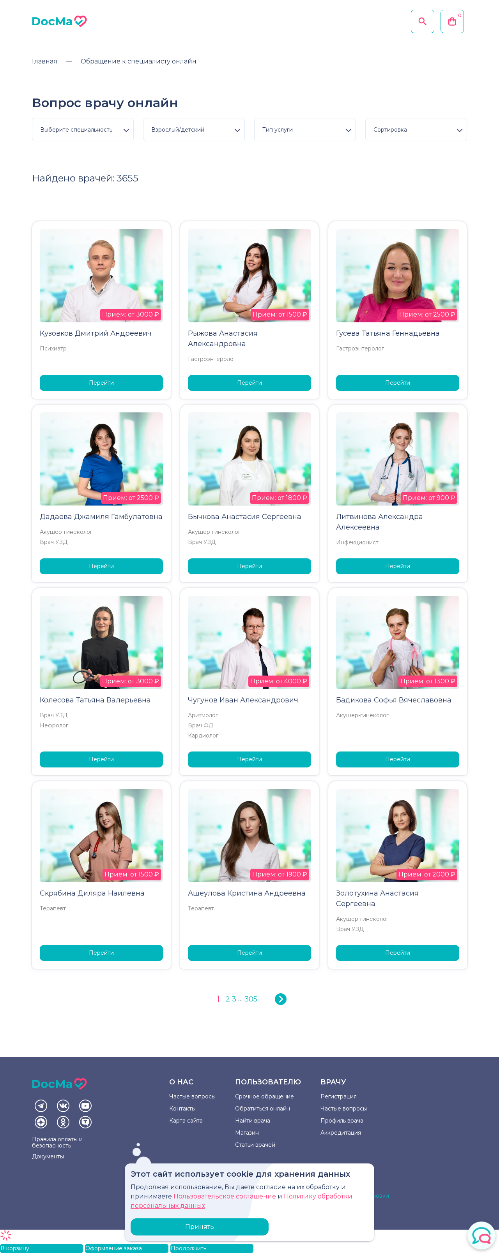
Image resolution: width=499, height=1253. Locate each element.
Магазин (247, 1132)
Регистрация (338, 1096)
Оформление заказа (113, 1248)
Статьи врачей (255, 1144)
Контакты (182, 1108)
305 (250, 999)
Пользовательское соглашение (224, 1196)
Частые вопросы (192, 1096)
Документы (48, 1156)
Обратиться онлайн (262, 1108)
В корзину (14, 1248)
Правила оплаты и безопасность (57, 1142)
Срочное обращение (264, 1096)
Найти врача (252, 1120)
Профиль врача (341, 1120)
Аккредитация (340, 1132)
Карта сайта (186, 1120)
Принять (199, 1226)
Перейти (101, 382)
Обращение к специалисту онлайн (138, 61)
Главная (44, 61)
